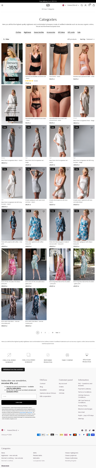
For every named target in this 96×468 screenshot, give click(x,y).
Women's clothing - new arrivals (12, 458)
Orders (61, 387)
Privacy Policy (30, 412)
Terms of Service (23, 412)
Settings (61, 390)
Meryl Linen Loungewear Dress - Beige (83, 120)
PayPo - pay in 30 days (86, 415)
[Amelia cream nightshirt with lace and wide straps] (84, 183)
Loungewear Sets (39, 461)
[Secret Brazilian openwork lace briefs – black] (36, 101)
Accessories (51, 32)
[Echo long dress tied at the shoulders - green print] (84, 264)
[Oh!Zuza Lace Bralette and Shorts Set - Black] (36, 59)
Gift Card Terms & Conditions (84, 402)
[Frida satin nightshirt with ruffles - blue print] (36, 225)
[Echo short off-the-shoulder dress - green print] (36, 264)
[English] (64, 5)
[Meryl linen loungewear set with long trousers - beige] (84, 141)
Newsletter (43, 390)
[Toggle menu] (2, 5)
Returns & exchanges (85, 409)
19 (52, 333)
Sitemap (81, 419)
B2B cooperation (45, 396)
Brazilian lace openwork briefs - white (83, 76)
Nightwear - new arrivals (9, 455)
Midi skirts (36, 458)
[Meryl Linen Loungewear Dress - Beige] (84, 101)
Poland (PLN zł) (72, 5)
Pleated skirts (37, 455)
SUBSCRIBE (19, 402)
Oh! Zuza (44, 9)
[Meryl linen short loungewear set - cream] (60, 141)
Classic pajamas (70, 455)
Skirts (35, 453)
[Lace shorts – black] (60, 59)
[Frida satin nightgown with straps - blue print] (84, 225)
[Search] (82, 5)
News (3, 453)
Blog (41, 387)
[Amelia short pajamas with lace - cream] (60, 183)
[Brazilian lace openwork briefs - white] (84, 59)
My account (63, 383)
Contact (42, 383)
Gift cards (71, 32)
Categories (51, 9)
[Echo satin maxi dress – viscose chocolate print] (12, 304)
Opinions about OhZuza (48, 393)
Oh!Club (61, 393)
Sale (78, 32)
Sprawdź (12, 79)
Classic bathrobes (71, 458)
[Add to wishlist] (44, 46)
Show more (5, 466)
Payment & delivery (84, 389)
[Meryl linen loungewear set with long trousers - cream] (12, 183)
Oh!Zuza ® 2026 (6, 435)
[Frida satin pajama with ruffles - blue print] (12, 225)
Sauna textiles (39, 32)
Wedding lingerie (70, 461)
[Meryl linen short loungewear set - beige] (36, 141)
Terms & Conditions (84, 392)
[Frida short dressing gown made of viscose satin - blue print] (60, 225)
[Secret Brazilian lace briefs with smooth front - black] (60, 101)
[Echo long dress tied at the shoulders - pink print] (60, 264)
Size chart (81, 412)
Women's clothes (7, 461)
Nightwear (27, 32)
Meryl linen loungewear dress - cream (11, 160)
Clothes (18, 32)
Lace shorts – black (54, 76)
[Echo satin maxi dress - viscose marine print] (36, 304)
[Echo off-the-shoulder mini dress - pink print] (12, 264)
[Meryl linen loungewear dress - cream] (12, 141)
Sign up (12, 119)
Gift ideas (61, 32)
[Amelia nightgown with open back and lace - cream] (36, 183)
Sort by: (82, 39)
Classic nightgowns (71, 453)
